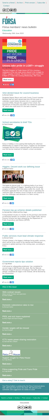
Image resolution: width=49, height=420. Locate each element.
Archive (20, 3)
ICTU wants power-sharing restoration (19, 339)
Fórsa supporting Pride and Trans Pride (19, 369)
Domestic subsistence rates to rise (17, 305)
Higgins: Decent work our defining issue (21, 167)
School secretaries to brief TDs (17, 122)
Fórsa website (24, 402)
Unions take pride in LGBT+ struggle (23, 65)
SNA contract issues (11, 292)
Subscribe (41, 3)
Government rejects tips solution (17, 261)
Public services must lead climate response (22, 236)
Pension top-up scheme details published (21, 210)
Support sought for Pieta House (16, 358)
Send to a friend (8, 3)
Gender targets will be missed (15, 328)
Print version (30, 3)
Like (5, 84)
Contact (6, 6)
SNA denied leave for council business (20, 93)
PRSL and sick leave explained (16, 316)
